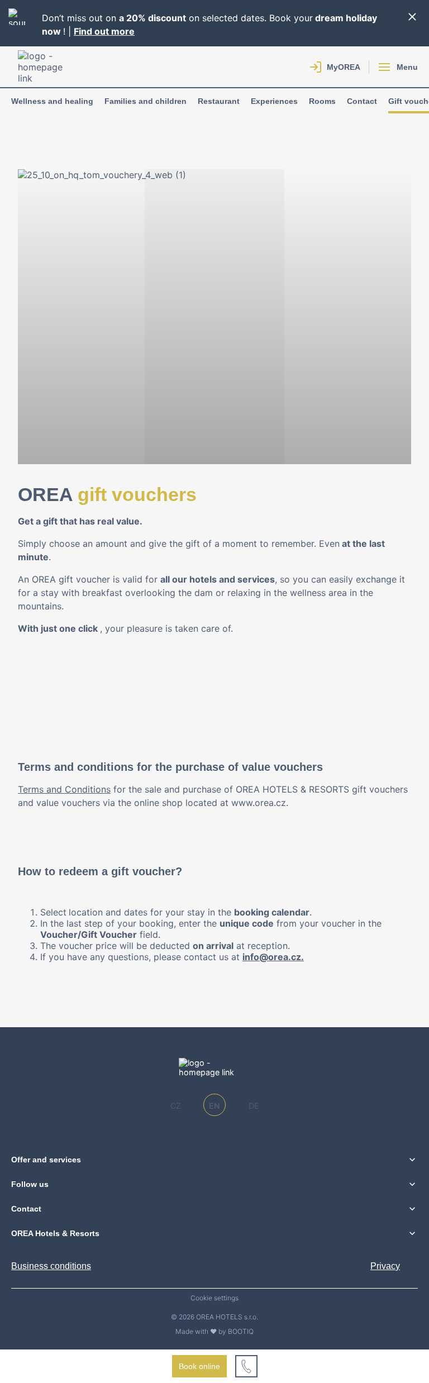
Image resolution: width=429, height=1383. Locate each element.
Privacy (385, 1266)
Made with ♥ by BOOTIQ (214, 1331)
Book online (199, 1366)
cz (175, 1105)
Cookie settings (214, 1298)
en (214, 1105)
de (254, 1105)
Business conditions (51, 1266)
